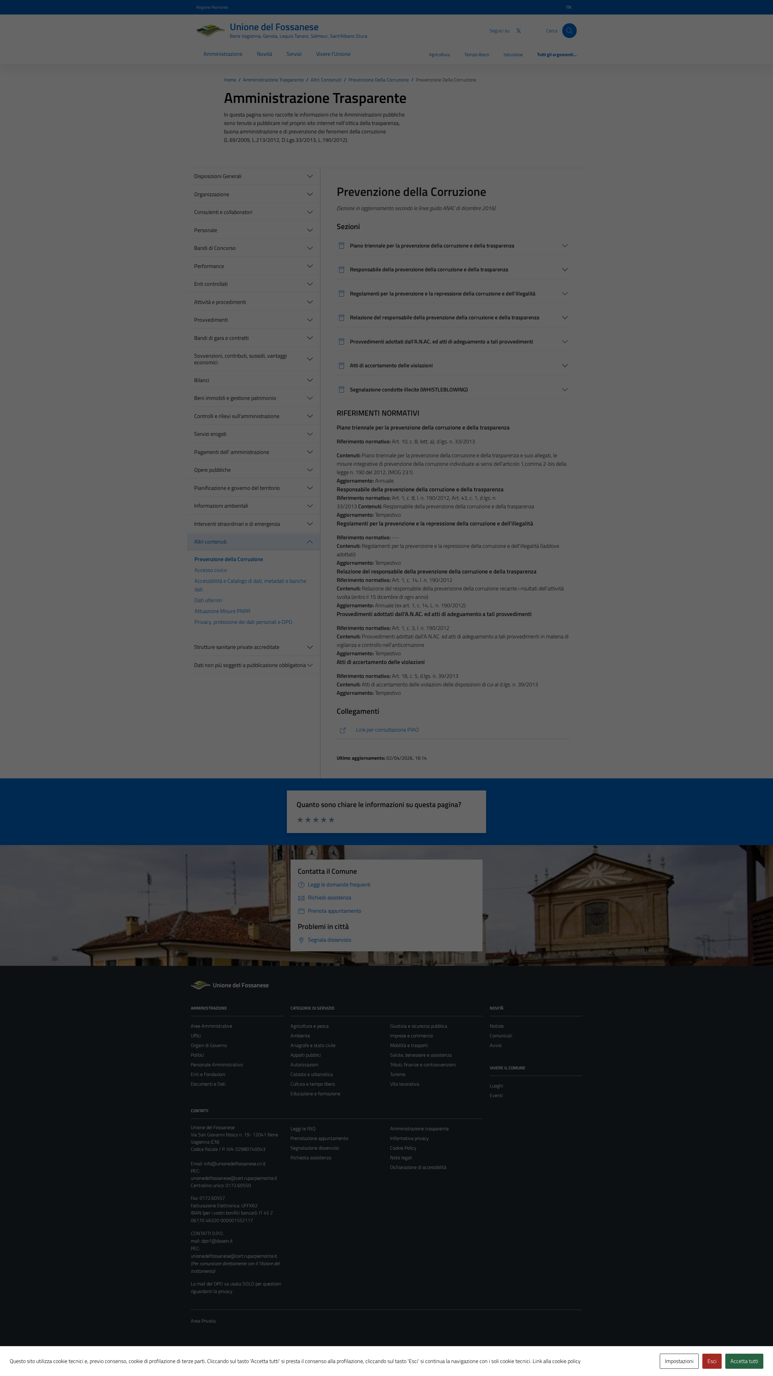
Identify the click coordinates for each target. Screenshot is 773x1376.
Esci (712, 1361)
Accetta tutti (744, 1361)
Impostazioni (679, 1361)
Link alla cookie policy (557, 1361)
